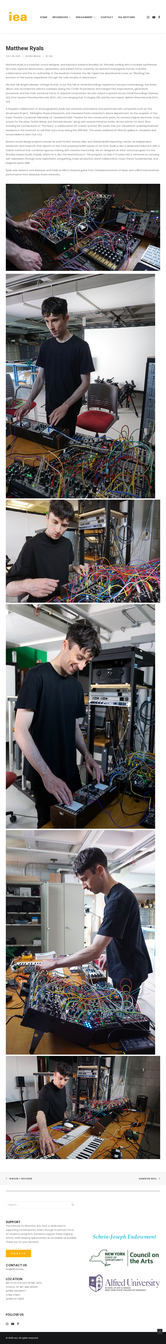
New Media (34, 56)
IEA (51, 56)
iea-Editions (126, 17)
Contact (107, 17)
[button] (83, 227)
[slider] (80, 268)
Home (43, 17)
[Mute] (153, 268)
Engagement (84, 17)
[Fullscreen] (157, 268)
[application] (83, 227)
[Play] (8, 268)
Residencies (60, 17)
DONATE (18, 1253)
